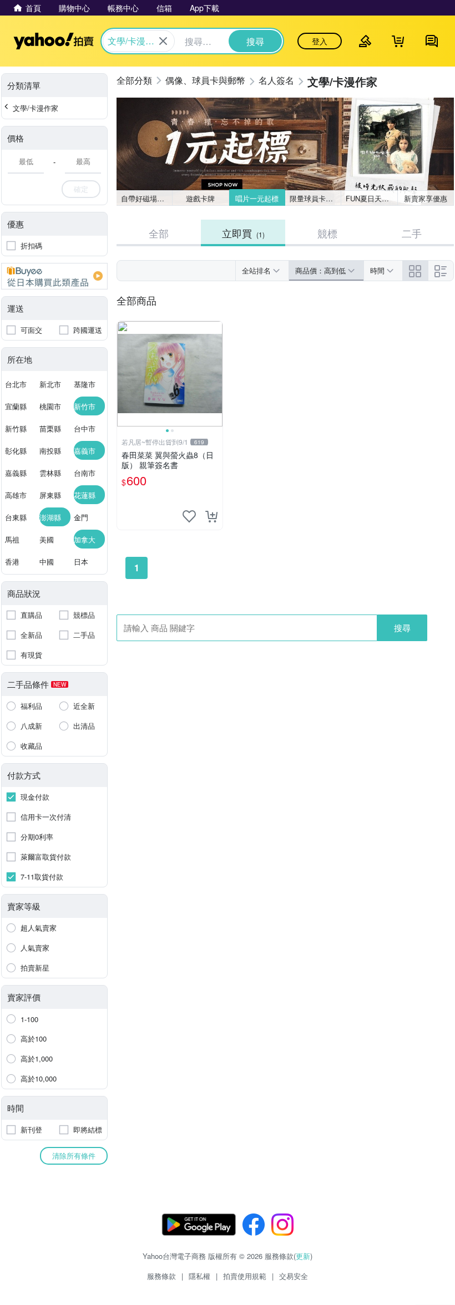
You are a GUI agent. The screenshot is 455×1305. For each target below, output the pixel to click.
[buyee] (54, 276)
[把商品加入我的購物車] (211, 516)
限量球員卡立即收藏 (315, 198)
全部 (159, 233)
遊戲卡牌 (200, 198)
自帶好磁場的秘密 (147, 198)
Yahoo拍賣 (53, 41)
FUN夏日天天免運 (371, 198)
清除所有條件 (73, 1155)
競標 (327, 233)
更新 (303, 1256)
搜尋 (402, 627)
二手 (412, 233)
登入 (319, 41)
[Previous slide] (124, 374)
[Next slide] (215, 374)
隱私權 (199, 1276)
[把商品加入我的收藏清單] (189, 516)
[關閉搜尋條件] (163, 41)
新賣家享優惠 (425, 198)
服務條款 (161, 1276)
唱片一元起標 (257, 198)
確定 (81, 189)
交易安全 (293, 1276)
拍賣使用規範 (244, 1276)
